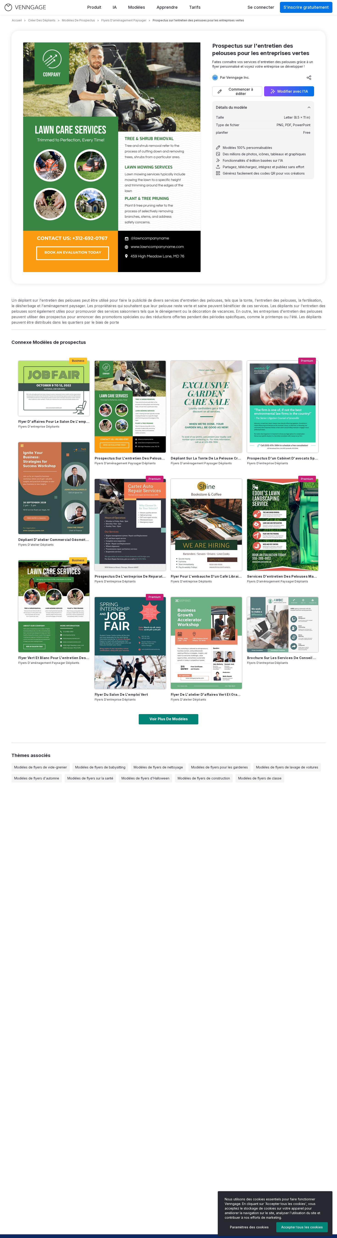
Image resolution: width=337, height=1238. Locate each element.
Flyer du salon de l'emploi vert (121, 694)
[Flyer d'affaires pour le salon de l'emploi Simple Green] (53, 388)
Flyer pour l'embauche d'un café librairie (206, 576)
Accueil (17, 20)
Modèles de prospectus (78, 20)
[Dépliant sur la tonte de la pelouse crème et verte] (206, 407)
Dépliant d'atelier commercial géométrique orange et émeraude (53, 540)
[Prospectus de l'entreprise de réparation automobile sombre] (130, 525)
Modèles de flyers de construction (204, 778)
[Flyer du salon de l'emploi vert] (130, 643)
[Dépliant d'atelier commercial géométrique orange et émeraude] (53, 488)
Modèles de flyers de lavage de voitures (287, 767)
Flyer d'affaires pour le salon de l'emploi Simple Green (53, 421)
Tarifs (195, 7)
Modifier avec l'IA (292, 91)
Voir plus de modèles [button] (168, 719)
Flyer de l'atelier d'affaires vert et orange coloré (206, 694)
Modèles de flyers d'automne (36, 778)
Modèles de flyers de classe (260, 778)
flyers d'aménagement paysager (123, 20)
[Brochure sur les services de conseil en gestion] (282, 624)
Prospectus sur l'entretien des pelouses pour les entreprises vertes (130, 458)
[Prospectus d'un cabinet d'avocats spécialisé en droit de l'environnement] (282, 407)
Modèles (136, 7)
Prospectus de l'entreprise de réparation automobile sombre (130, 576)
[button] (237, 91)
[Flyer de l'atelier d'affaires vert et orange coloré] (206, 643)
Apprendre (167, 7)
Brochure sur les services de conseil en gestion (282, 658)
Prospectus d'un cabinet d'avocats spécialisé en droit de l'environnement (282, 458)
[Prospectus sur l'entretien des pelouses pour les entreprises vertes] (130, 407)
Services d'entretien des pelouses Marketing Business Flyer (282, 576)
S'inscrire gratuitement (306, 7)
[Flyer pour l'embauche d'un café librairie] (206, 525)
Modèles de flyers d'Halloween (145, 778)
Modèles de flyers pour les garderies (219, 767)
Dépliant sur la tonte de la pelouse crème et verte (206, 458)
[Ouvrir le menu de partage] (309, 77)
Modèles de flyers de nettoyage (158, 767)
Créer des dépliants (41, 20)
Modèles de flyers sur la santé (90, 778)
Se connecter (261, 7)
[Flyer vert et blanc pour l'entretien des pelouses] (53, 606)
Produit (94, 7)
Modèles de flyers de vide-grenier (40, 767)
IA (115, 7)
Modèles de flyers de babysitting (100, 767)
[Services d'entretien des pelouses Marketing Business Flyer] (282, 525)
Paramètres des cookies (249, 1227)
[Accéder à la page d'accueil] (25, 7)
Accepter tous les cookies (302, 1227)
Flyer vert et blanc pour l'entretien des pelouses (53, 658)
